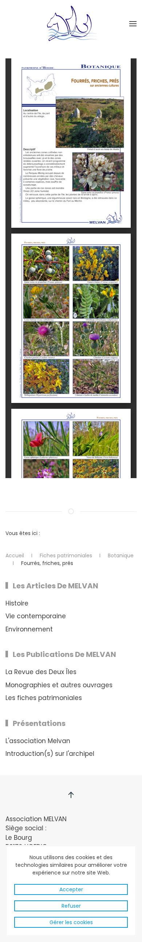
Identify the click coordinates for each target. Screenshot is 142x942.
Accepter (71, 889)
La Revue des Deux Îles (40, 672)
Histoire (16, 603)
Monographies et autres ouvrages (59, 685)
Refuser (71, 906)
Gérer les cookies (71, 922)
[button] (133, 24)
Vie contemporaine (35, 616)
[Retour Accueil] (71, 24)
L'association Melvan (37, 741)
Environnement (29, 629)
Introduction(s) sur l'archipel (49, 753)
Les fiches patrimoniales (43, 697)
